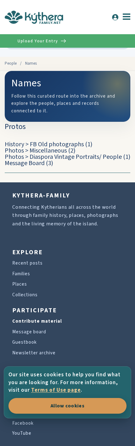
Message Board (25, 163)
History (14, 144)
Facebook (23, 423)
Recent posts (27, 263)
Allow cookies (67, 405)
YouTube (21, 433)
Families (21, 274)
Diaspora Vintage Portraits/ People (76, 157)
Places (19, 284)
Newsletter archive (34, 353)
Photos (14, 150)
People (11, 63)
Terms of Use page (56, 390)
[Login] (115, 17)
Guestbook (24, 342)
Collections (25, 295)
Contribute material (37, 321)
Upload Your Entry (38, 41)
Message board (29, 332)
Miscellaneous (48, 150)
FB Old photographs (57, 144)
